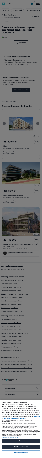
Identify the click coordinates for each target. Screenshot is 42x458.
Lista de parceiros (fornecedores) (10, 437)
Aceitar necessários (21, 447)
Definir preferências (21, 452)
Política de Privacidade (18, 418)
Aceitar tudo (21, 441)
